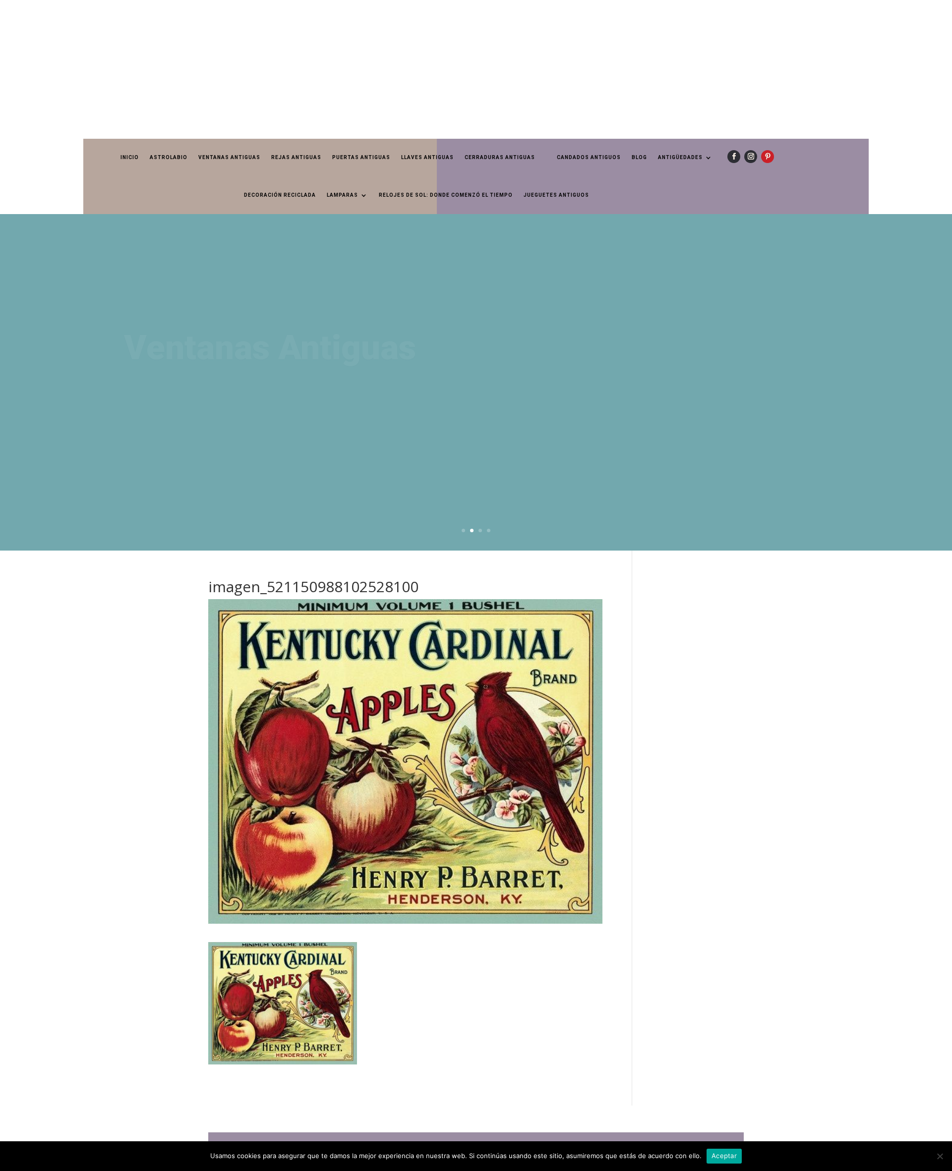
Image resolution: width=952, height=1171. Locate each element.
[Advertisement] (297, 69)
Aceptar (724, 1156)
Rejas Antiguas (296, 157)
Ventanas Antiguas (229, 157)
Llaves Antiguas (427, 157)
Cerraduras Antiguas (500, 157)
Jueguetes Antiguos (556, 195)
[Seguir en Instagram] (750, 156)
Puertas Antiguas (361, 157)
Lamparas (342, 195)
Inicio (129, 157)
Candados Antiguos (589, 157)
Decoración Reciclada (280, 195)
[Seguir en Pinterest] (767, 156)
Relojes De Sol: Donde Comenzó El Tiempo (446, 195)
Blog (639, 157)
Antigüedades (680, 157)
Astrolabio (168, 157)
